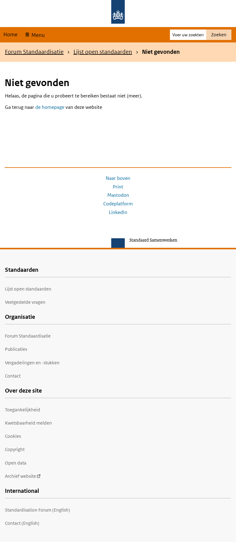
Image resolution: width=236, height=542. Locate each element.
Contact (13, 376)
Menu (37, 35)
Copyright (15, 449)
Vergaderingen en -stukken (32, 363)
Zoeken (218, 35)
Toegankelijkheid (22, 410)
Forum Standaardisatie (34, 51)
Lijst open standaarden (102, 51)
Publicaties (16, 349)
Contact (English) (22, 523)
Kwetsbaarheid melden (28, 423)
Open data (15, 463)
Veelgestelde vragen (25, 302)
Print (118, 187)
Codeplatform (118, 203)
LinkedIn (118, 212)
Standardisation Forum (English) (37, 510)
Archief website (20, 476)
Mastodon (118, 195)
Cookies (13, 436)
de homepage (49, 107)
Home (10, 34)
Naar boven (118, 178)
